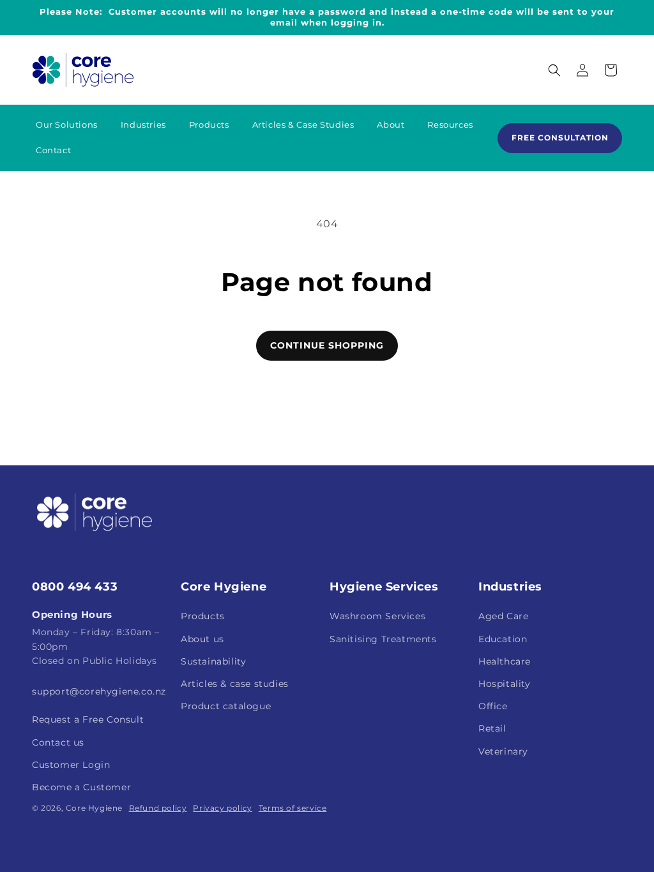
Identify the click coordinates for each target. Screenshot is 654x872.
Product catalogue (226, 706)
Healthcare (504, 661)
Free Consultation (560, 137)
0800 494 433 (75, 587)
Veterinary (503, 751)
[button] (554, 70)
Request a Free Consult (88, 719)
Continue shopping (327, 345)
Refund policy (158, 808)
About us (202, 639)
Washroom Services (377, 616)
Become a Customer (81, 787)
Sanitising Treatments (383, 639)
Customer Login (71, 765)
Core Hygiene (94, 808)
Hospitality (504, 683)
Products (203, 616)
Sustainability (213, 661)
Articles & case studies (235, 683)
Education (502, 639)
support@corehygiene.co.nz (99, 691)
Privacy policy (222, 808)
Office (493, 706)
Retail (492, 728)
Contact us (58, 742)
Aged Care (503, 616)
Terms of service (293, 808)
